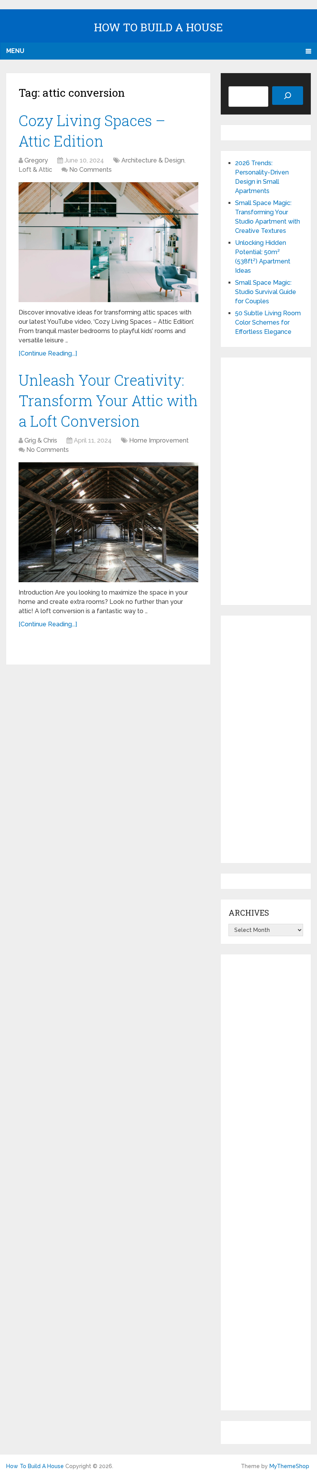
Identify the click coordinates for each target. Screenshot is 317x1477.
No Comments (90, 169)
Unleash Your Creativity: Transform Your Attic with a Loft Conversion (108, 400)
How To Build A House (158, 27)
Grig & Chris (40, 440)
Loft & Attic (35, 169)
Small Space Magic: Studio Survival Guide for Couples (265, 292)
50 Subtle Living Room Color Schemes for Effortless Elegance (268, 322)
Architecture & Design (152, 160)
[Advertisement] (265, 481)
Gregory (36, 160)
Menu (15, 51)
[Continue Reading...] (48, 353)
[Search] (287, 95)
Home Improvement (159, 440)
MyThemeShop (289, 1466)
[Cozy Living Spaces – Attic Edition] (108, 242)
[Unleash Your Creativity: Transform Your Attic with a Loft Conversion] (108, 522)
